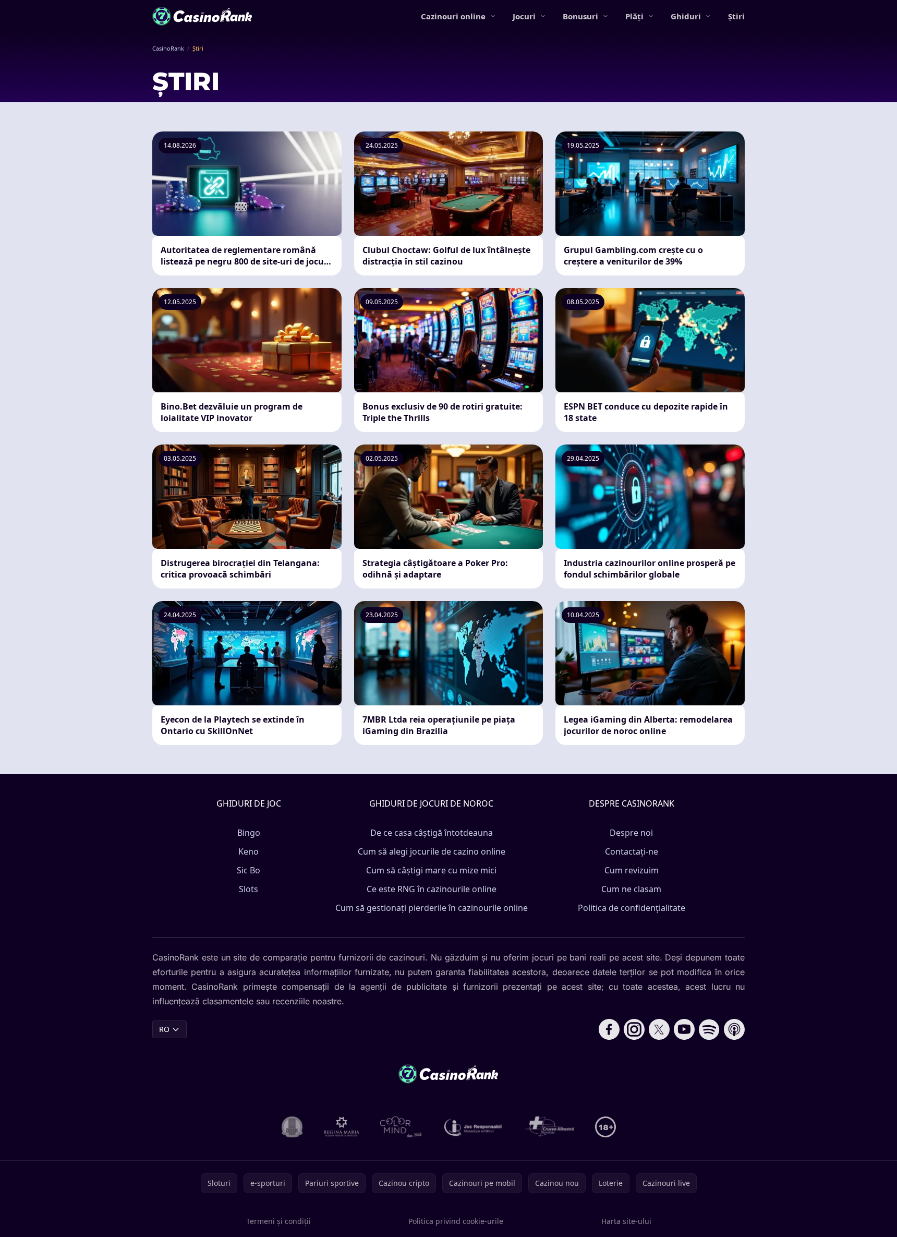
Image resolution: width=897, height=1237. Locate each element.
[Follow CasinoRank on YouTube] (684, 1029)
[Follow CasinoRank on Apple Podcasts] (734, 1029)
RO (164, 1029)
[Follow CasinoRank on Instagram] (634, 1029)
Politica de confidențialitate (631, 908)
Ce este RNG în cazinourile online (431, 889)
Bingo (248, 832)
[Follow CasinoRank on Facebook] (609, 1029)
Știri (736, 16)
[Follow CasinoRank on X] (659, 1029)
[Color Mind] (401, 1126)
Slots (248, 889)
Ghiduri (686, 16)
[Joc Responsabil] (473, 1126)
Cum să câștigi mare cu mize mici (431, 870)
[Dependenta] (549, 1126)
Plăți (634, 16)
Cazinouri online (453, 16)
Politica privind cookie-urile (455, 1221)
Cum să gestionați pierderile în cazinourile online (431, 908)
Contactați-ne (631, 851)
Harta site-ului (626, 1221)
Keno (248, 851)
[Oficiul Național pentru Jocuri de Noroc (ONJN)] (292, 1126)
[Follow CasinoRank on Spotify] (709, 1029)
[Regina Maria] (341, 1126)
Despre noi (631, 832)
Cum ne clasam (631, 889)
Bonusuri (580, 16)
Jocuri (524, 16)
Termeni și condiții (278, 1221)
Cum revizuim (631, 870)
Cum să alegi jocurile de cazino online (431, 851)
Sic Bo (248, 870)
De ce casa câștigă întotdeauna (431, 832)
